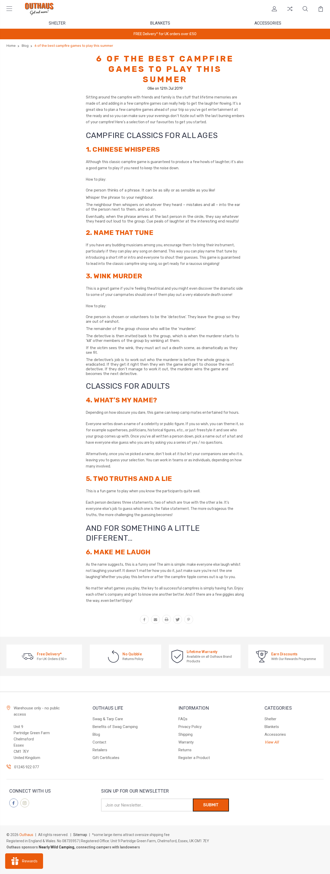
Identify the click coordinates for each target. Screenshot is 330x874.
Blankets (160, 23)
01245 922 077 (26, 767)
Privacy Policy (190, 726)
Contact (99, 742)
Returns (185, 750)
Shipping (185, 734)
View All (272, 742)
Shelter (57, 23)
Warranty (186, 742)
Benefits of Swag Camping (115, 726)
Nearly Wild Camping (56, 847)
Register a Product (194, 757)
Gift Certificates (106, 757)
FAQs (182, 719)
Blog (96, 734)
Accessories (267, 23)
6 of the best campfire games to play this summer (165, 69)
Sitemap (80, 835)
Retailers (100, 750)
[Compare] (290, 12)
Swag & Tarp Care (108, 719)
